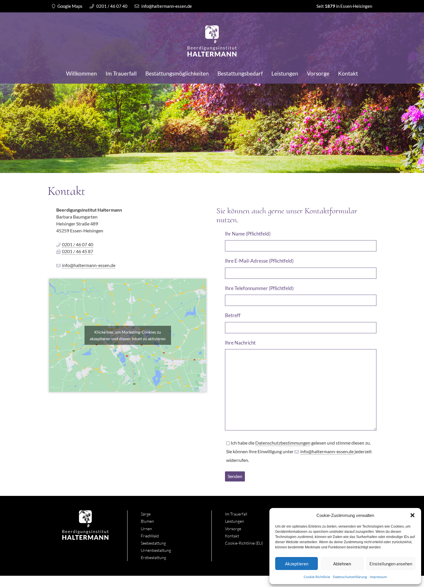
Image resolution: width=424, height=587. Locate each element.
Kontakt (348, 73)
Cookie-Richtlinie (317, 577)
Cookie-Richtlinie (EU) (244, 543)
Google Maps (69, 6)
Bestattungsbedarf (240, 73)
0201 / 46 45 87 (77, 251)
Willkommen (81, 73)
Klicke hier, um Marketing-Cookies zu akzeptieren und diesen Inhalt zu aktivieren (128, 335)
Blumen (147, 521)
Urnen (146, 528)
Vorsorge (318, 73)
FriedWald (150, 535)
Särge (146, 513)
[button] (412, 515)
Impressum (378, 577)
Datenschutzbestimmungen (282, 442)
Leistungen (284, 73)
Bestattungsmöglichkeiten (177, 73)
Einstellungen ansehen (390, 563)
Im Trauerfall (121, 73)
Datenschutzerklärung (350, 577)
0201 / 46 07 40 (111, 6)
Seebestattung (153, 543)
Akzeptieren (296, 563)
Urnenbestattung (156, 550)
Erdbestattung (153, 557)
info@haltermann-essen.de (166, 6)
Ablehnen (342, 563)
